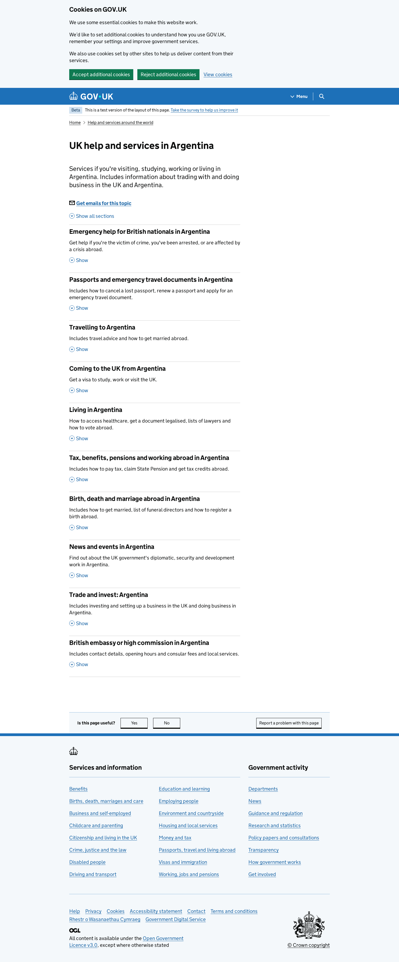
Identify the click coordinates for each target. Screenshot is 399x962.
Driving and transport (92, 874)
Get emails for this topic (103, 203)
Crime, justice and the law (97, 850)
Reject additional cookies (168, 74)
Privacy (93, 911)
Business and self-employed (100, 813)
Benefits (78, 789)
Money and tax (175, 838)
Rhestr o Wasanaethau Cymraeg (104, 919)
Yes (139, 723)
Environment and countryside (191, 813)
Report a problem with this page (289, 723)
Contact (196, 911)
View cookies (218, 74)
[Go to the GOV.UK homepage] (91, 96)
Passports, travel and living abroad (197, 850)
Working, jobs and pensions (189, 874)
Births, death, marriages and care (106, 801)
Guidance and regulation (275, 813)
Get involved (262, 874)
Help (74, 911)
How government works (274, 862)
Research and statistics (274, 825)
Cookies (116, 911)
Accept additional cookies (101, 74)
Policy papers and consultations (283, 838)
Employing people (178, 801)
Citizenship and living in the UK (103, 838)
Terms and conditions (234, 911)
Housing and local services (188, 825)
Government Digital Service (175, 919)
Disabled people (87, 862)
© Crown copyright (308, 945)
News (254, 801)
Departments (263, 789)
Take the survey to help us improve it (204, 110)
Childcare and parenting (96, 825)
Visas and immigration (183, 862)
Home (75, 122)
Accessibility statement (156, 911)
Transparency (263, 850)
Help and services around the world (120, 122)
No (172, 723)
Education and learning (184, 789)
